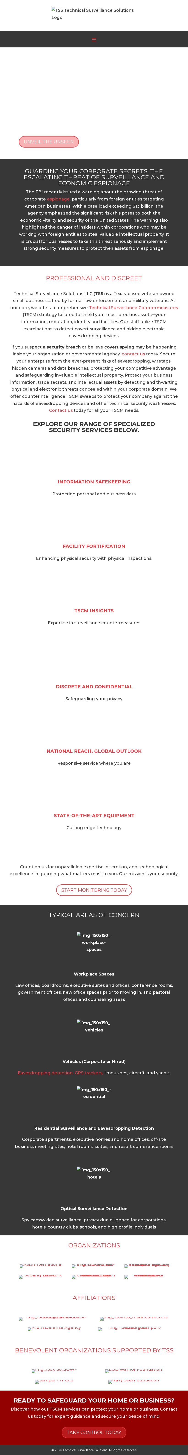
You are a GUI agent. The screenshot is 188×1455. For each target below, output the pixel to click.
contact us (133, 354)
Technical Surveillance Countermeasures (133, 307)
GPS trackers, (89, 1072)
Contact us (61, 410)
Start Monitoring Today (94, 890)
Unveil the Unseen (49, 142)
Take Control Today (94, 1432)
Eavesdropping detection (45, 1072)
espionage (58, 199)
